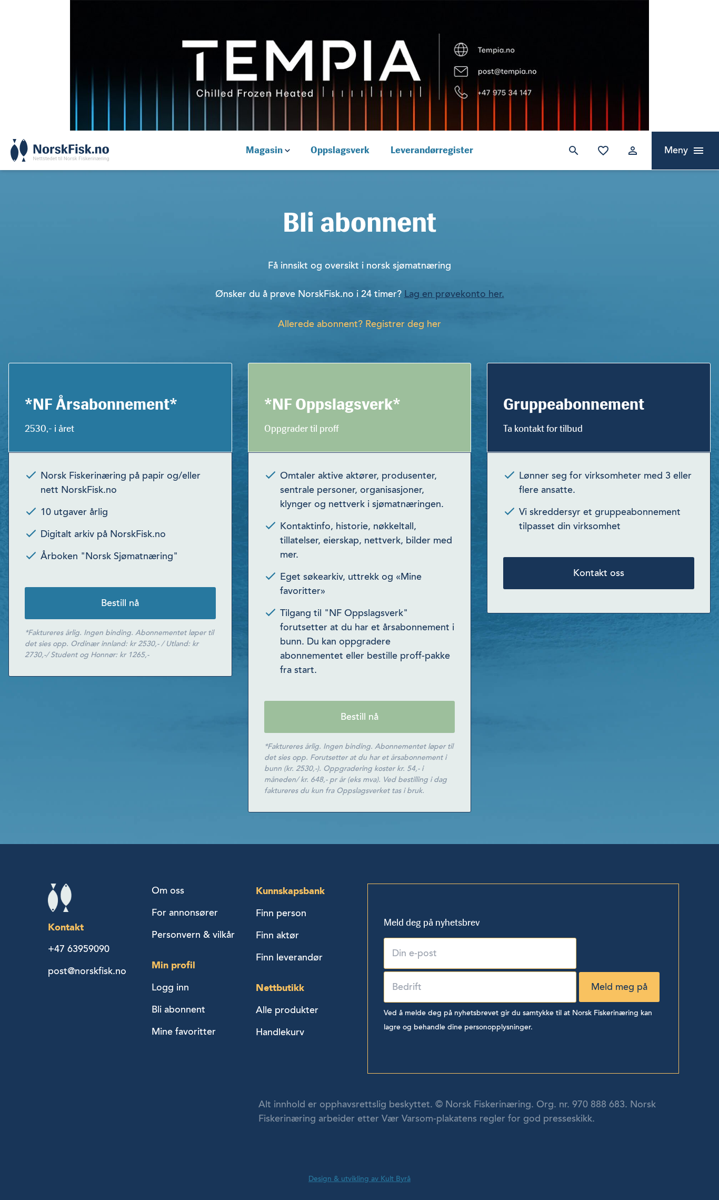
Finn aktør (277, 935)
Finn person (281, 913)
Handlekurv (280, 1032)
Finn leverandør (289, 957)
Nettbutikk (280, 987)
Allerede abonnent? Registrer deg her (359, 324)
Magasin (264, 150)
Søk (571, 150)
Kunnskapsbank (290, 890)
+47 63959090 (78, 949)
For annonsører (185, 912)
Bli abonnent (178, 1009)
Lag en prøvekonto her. (454, 294)
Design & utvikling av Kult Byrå (359, 1178)
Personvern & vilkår (193, 934)
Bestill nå (120, 603)
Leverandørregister (432, 150)
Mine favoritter (601, 150)
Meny (676, 150)
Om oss (168, 890)
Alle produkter (287, 1010)
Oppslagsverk (340, 150)
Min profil (173, 964)
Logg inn (630, 150)
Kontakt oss (598, 573)
